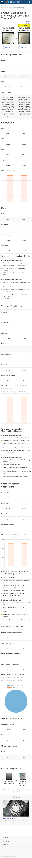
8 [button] (21, 789)
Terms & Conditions (8, 848)
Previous (2, 780)
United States (9, 855)
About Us (5, 837)
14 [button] (17, 792)
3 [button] (8, 789)
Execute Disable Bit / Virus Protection (12, 674)
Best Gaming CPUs (9, 818)
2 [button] (6, 789)
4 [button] (11, 789)
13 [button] (15, 792)
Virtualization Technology (9, 392)
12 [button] (12, 792)
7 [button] (18, 789)
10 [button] (26, 789)
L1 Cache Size (5, 534)
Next (29, 780)
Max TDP (23, 385)
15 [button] (20, 792)
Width (9, 170)
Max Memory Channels (19, 534)
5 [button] (13, 789)
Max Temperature (6, 389)
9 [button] (24, 789)
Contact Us (6, 841)
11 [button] (29, 789)
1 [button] (3, 789)
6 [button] (16, 789)
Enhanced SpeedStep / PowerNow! (12, 677)
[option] (16, 779)
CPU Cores (4, 385)
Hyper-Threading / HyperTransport (11, 680)
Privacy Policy (7, 844)
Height (3, 170)
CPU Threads (14, 385)
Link (8, 757)
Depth (14, 170)
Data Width (22, 392)
